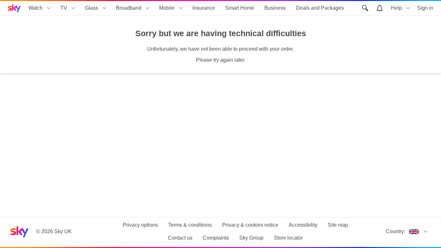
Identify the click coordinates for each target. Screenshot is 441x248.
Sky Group (251, 238)
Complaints (216, 238)
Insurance (203, 8)
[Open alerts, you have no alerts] (379, 8)
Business (275, 8)
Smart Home (239, 8)
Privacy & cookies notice (250, 225)
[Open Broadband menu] (147, 8)
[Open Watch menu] (49, 8)
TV (63, 8)
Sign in (425, 8)
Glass (91, 8)
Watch (35, 8)
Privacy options (140, 225)
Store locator (288, 238)
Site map (338, 225)
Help (396, 8)
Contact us (180, 238)
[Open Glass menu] (104, 8)
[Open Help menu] (408, 8)
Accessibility (303, 225)
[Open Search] (365, 8)
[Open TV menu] (73, 8)
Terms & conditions (190, 225)
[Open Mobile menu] (181, 8)
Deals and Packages (320, 8)
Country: (395, 231)
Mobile (167, 8)
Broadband (128, 8)
